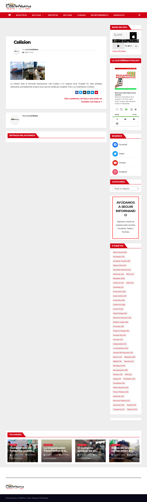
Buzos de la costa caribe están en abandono (123, 450)
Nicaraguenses (120, 370)
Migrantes (129, 357)
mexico (117, 357)
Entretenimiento (100, 15)
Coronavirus (119, 291)
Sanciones (118, 405)
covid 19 (118, 309)
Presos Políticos (120, 392)
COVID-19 (119, 305)
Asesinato (118, 274)
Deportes (53, 15)
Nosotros (21, 15)
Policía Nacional (120, 387)
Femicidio (118, 326)
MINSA (117, 361)
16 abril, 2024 (52, 455)
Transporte (118, 409)
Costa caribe (119, 296)
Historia (67, 15)
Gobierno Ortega (121, 331)
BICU (130, 274)
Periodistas (119, 383)
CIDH (130, 283)
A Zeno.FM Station (119, 51)
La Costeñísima (32, 49)
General (13, 445)
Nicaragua (119, 366)
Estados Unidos (120, 322)
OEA (128, 374)
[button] (139, 15)
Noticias (37, 15)
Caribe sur (118, 283)
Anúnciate (119, 15)
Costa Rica (119, 300)
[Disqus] (56, 173)
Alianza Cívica (119, 265)
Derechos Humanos (122, 318)
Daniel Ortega (120, 313)
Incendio (118, 339)
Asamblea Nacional (122, 270)
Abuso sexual (120, 252)
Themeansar (44, 498)
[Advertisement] (56, 30)
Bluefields (119, 278)
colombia (118, 287)
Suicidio (131, 405)
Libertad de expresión (123, 353)
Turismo (81, 15)
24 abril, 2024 (18, 455)
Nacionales (48, 445)
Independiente (119, 344)
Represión (118, 396)
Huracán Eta (119, 335)
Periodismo (129, 379)
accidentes (118, 257)
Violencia (132, 409)
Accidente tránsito (121, 261)
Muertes (129, 361)
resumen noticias (121, 401)
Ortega (117, 379)
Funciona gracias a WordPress (16, 498)
